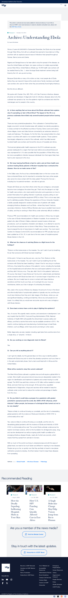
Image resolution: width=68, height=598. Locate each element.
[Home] (4, 5)
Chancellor (42, 585)
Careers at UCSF (43, 582)
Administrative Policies (45, 572)
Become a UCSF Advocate (27, 565)
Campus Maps (43, 580)
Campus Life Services (45, 577)
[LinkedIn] (4, 580)
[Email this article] (65, 596)
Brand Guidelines (44, 575)
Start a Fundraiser (25, 572)
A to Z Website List (44, 565)
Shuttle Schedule (57, 584)
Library (54, 572)
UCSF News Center (16, 26)
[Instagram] (12, 580)
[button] (61, 4)
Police (54, 582)
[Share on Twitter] (58, 596)
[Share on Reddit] (62, 596)
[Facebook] (4, 583)
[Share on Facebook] (54, 596)
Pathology (44, 461)
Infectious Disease (33, 461)
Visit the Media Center (35, 534)
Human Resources (58, 570)
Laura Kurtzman (13, 42)
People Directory (57, 579)
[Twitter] (8, 583)
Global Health (21, 461)
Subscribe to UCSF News (35, 552)
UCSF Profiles (56, 587)
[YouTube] (8, 580)
